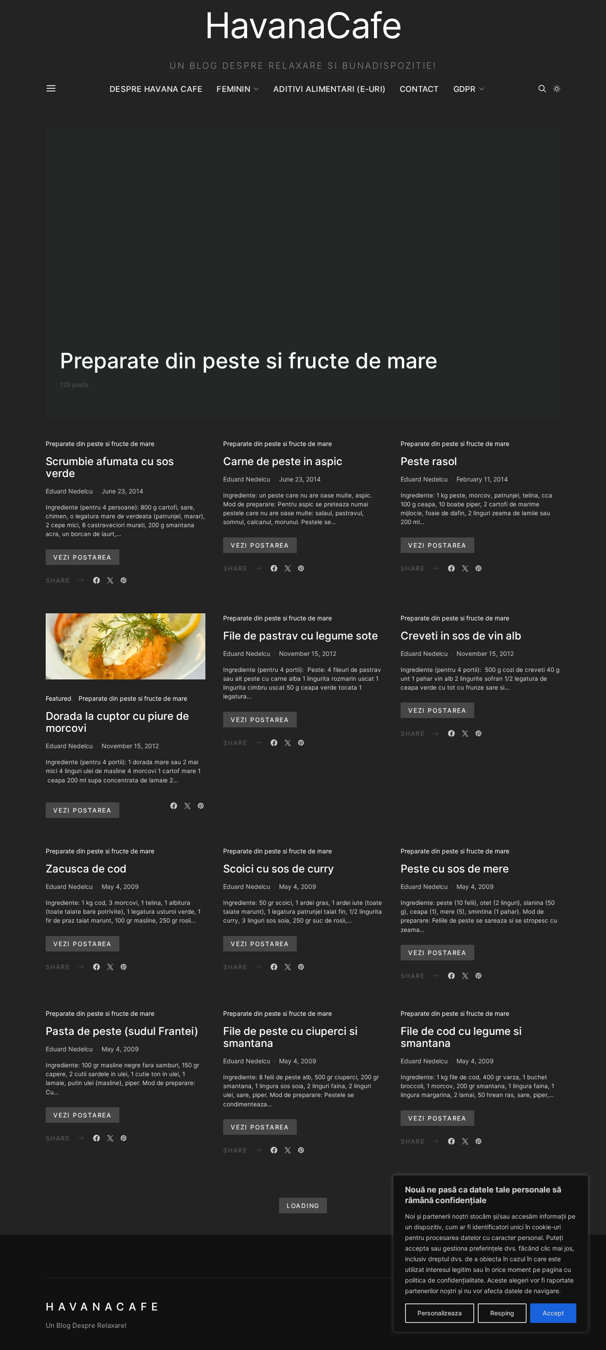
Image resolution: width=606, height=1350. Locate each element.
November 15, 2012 (130, 746)
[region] (490, 1253)
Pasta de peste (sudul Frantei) (122, 1031)
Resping (502, 1313)
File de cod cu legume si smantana (461, 1037)
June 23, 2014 (122, 491)
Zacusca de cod (86, 868)
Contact (419, 89)
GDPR (464, 89)
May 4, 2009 (120, 886)
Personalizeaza (439, 1313)
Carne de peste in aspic (282, 461)
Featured (58, 698)
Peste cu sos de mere (455, 868)
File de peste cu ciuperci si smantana (290, 1037)
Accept (553, 1313)
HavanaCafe (104, 1306)
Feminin (233, 89)
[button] (556, 88)
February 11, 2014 (482, 479)
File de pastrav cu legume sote (300, 635)
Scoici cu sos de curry (278, 868)
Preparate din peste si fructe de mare (100, 443)
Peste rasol (429, 461)
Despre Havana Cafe (156, 89)
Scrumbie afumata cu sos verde (110, 467)
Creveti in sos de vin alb (461, 635)
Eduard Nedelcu (69, 491)
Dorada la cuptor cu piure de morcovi (117, 722)
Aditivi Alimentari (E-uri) (329, 89)
